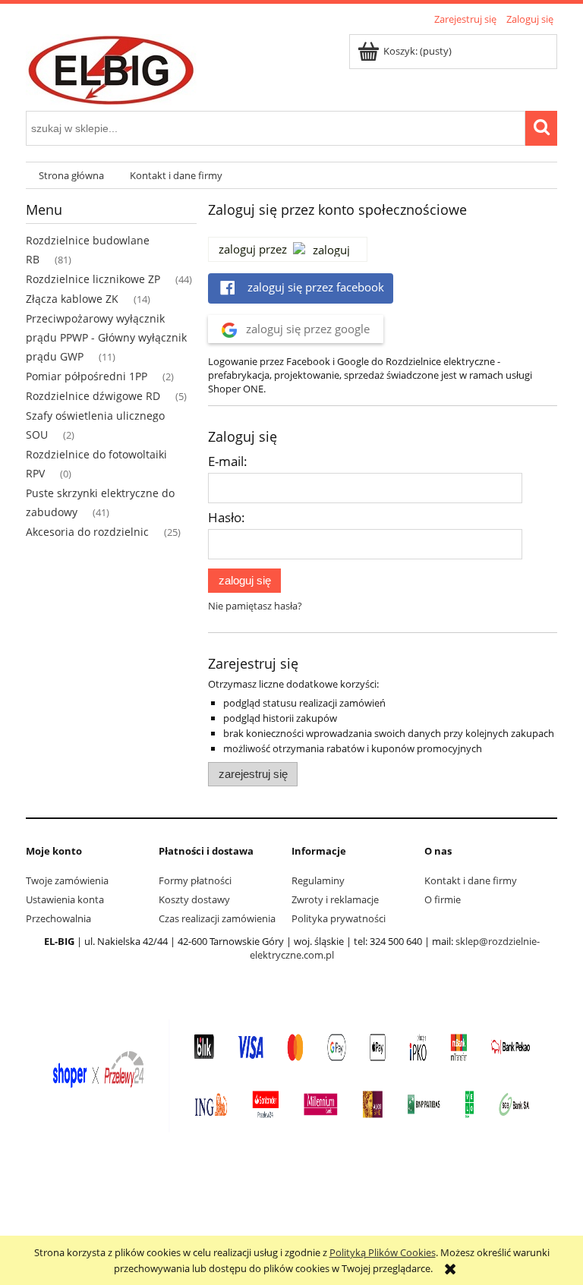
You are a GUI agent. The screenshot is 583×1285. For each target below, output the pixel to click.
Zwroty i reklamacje (335, 899)
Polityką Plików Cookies (382, 1252)
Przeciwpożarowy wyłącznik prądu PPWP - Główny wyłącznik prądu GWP (106, 337)
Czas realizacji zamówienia (217, 918)
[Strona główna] (111, 66)
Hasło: (226, 517)
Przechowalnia (58, 918)
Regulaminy (318, 880)
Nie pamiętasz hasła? (255, 606)
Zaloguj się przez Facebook (314, 286)
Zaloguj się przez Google (306, 328)
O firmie (442, 899)
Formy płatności (195, 880)
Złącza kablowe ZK (72, 298)
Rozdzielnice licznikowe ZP (93, 279)
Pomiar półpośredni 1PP (86, 376)
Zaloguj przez (253, 249)
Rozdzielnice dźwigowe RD (93, 396)
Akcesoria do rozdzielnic (87, 531)
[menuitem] (71, 175)
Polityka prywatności (339, 918)
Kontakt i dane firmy (470, 880)
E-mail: (227, 461)
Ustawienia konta (65, 899)
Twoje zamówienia (67, 880)
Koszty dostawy (194, 899)
